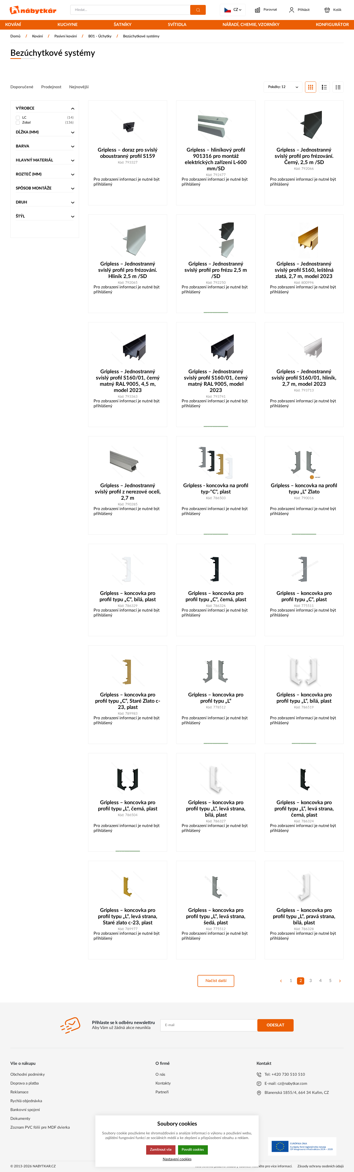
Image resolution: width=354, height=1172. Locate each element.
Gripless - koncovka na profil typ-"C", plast (215, 488)
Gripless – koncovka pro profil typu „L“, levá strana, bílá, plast (215, 809)
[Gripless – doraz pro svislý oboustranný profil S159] (128, 126)
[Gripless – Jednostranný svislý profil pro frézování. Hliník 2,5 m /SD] (128, 240)
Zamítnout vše (161, 1149)
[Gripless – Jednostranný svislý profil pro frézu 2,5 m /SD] (216, 240)
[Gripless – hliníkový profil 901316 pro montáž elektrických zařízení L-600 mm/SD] (216, 126)
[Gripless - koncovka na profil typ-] (216, 462)
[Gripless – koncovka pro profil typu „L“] (216, 671)
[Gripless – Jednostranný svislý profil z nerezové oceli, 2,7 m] (128, 462)
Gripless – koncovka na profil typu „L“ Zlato (304, 488)
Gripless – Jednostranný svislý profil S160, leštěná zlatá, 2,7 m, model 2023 (304, 270)
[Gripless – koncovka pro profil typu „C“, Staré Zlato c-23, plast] (128, 671)
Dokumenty (20, 1119)
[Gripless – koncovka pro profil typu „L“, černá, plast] (128, 779)
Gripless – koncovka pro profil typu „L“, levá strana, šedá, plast (215, 916)
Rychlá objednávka (26, 1101)
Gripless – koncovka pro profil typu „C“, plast (304, 596)
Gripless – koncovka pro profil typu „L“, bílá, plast (304, 698)
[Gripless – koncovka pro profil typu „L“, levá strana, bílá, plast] (216, 779)
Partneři (162, 1092)
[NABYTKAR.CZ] (33, 10)
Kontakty (163, 1083)
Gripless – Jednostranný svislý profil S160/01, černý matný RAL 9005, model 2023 (216, 381)
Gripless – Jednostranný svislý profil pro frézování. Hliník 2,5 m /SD (127, 270)
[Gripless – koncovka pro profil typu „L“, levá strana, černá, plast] (304, 779)
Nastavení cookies (177, 1159)
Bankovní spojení (25, 1110)
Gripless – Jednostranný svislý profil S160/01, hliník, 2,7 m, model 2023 (304, 378)
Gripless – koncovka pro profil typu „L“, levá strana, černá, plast (304, 809)
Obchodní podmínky (27, 1074)
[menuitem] (13, 25)
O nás (160, 1074)
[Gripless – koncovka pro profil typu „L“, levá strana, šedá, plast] (216, 886)
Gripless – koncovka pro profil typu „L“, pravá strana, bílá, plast (304, 916)
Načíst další (216, 981)
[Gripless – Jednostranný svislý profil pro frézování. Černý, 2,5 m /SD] (304, 126)
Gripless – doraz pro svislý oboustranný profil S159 (128, 153)
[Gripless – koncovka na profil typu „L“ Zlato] (304, 462)
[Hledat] (198, 10)
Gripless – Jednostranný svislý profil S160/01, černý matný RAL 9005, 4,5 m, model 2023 (128, 381)
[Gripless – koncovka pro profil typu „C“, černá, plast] (216, 569)
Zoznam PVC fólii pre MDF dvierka (40, 1127)
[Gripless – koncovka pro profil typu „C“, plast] (304, 569)
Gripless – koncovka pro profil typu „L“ (215, 698)
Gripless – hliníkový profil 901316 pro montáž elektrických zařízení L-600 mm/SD (216, 159)
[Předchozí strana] (281, 981)
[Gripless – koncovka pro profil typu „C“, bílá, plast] (128, 569)
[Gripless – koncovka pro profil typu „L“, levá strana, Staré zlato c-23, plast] (128, 886)
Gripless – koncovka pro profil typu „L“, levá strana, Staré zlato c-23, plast (127, 916)
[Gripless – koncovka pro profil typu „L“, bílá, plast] (304, 671)
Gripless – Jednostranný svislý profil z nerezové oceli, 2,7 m (128, 492)
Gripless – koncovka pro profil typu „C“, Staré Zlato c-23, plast (127, 701)
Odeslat (275, 1025)
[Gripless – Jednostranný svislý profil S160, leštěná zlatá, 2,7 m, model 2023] (304, 240)
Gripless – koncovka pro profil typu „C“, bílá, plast (128, 596)
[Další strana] (340, 981)
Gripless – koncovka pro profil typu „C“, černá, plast (216, 596)
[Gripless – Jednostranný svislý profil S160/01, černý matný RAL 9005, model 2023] (216, 348)
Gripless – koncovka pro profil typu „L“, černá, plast (127, 805)
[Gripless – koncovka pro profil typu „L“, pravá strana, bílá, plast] (304, 886)
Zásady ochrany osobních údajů (321, 1166)
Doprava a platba (24, 1083)
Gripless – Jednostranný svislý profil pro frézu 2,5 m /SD (216, 270)
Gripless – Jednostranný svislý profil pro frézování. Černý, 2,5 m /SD (304, 156)
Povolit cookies (193, 1149)
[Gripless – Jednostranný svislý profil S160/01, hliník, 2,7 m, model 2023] (304, 348)
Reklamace (19, 1092)
